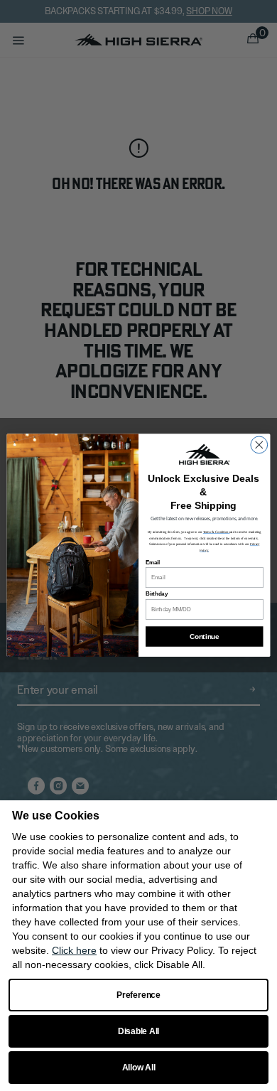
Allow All (139, 1068)
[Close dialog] (259, 444)
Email (153, 563)
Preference (138, 995)
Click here (74, 950)
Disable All (138, 1031)
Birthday (157, 594)
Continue (204, 636)
